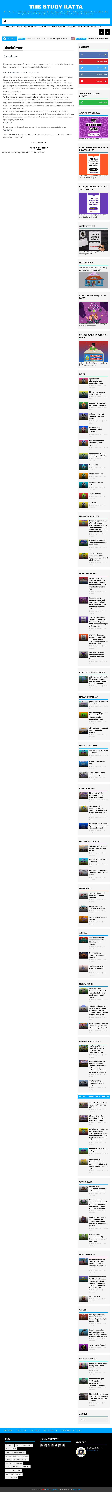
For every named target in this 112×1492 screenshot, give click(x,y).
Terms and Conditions (71, 1431)
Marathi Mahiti (21, 1459)
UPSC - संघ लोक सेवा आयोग (97, 1345)
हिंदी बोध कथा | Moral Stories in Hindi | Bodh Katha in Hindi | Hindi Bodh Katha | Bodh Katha (98, 993)
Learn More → (92, 1450)
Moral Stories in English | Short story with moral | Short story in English (98, 1026)
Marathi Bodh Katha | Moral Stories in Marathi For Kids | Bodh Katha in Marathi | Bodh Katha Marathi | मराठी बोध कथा (98, 1010)
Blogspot (77, 1489)
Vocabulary (58, 27)
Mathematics (12, 1467)
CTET (82, 38)
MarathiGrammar (14, 1463)
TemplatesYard (52, 1489)
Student (43, 27)
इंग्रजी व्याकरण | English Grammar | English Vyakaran (96, 443)
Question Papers (26, 27)
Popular (93, 1096)
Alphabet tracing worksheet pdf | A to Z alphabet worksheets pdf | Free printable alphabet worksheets (98, 1204)
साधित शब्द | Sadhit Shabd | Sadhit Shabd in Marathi (98, 730)
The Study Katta (56, 6)
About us (8, 1431)
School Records (13, 1474)
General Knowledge (88, 27)
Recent (83, 1096)
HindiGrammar (22, 38)
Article (71, 27)
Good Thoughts (13, 1456)
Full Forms (93, 503)
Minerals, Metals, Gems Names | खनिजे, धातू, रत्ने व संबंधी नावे (98, 848)
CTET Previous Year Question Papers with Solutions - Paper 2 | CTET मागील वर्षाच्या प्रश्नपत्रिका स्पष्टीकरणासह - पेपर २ (98, 622)
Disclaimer (35, 1431)
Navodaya (24, 1467)
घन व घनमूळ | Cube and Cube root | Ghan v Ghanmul (97, 895)
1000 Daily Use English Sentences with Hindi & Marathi (98, 873)
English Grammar (24, 1445)
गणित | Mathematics (96, 474)
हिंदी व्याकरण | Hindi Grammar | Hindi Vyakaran (95, 429)
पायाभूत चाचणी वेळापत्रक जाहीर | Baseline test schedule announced (98, 543)
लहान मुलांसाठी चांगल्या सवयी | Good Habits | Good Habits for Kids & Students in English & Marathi (97, 1263)
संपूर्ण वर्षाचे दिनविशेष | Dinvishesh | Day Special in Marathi (96, 381)
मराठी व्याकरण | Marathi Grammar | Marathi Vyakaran (96, 416)
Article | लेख (93, 465)
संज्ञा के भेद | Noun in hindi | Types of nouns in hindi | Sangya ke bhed (98, 826)
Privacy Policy (50, 1431)
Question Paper (13, 1470)
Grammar (8, 27)
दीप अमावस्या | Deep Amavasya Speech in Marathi (97, 955)
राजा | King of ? (94, 1296)
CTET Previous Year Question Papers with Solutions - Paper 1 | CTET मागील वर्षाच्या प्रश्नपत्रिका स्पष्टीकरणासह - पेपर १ (98, 639)
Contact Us (21, 1431)
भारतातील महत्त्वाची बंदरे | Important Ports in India (96, 1083)
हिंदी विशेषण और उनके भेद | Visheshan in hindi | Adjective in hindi (50, 39)
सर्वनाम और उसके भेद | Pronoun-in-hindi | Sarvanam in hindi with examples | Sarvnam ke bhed (98, 810)
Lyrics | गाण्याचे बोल (95, 494)
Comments (104, 1096)
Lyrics (8, 1459)
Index (25, 1456)
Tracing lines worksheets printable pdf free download (97, 1189)
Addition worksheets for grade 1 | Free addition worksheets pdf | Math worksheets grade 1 (98, 1221)
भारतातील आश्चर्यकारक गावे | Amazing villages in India (96, 968)
